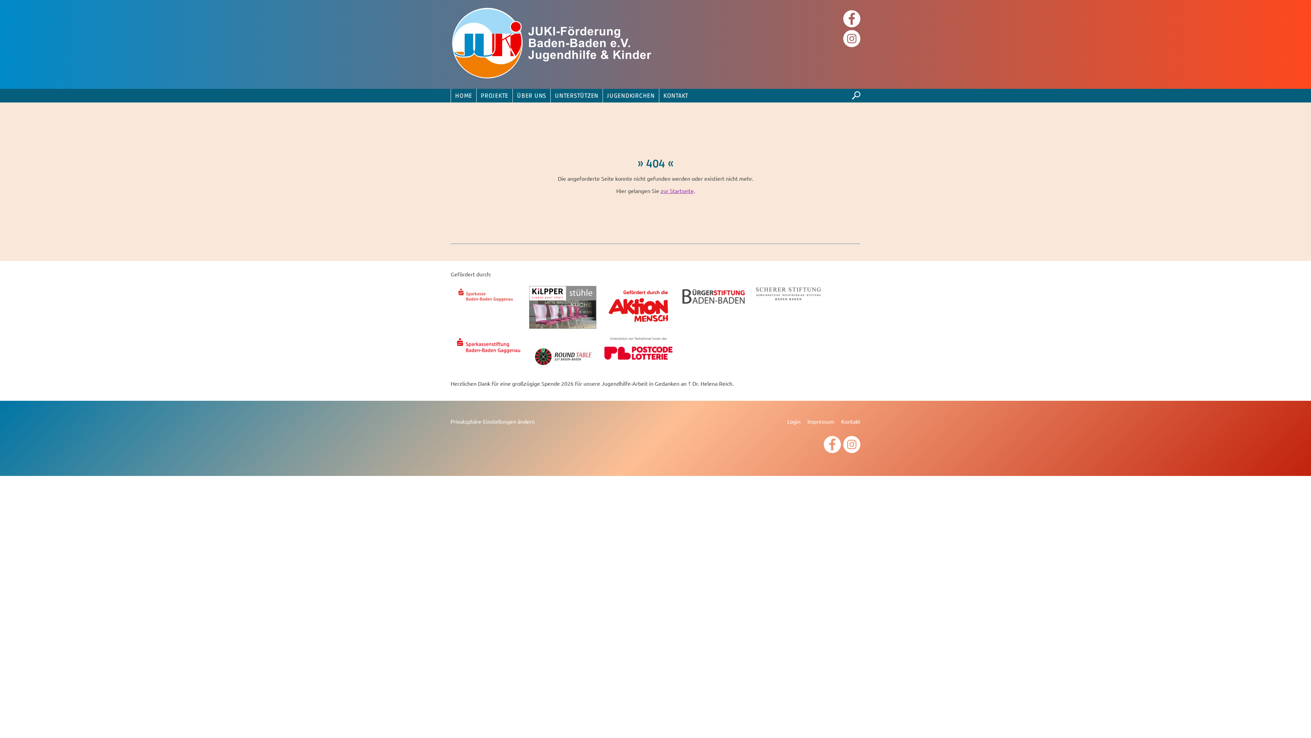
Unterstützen (576, 96)
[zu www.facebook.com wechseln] (851, 19)
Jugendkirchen (631, 96)
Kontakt (675, 96)
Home (463, 96)
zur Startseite (677, 190)
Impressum (820, 421)
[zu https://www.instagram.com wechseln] (851, 39)
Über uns (531, 96)
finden (856, 93)
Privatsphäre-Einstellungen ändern (493, 421)
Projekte (494, 96)
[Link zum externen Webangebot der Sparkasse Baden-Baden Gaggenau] (488, 302)
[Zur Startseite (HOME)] (553, 44)
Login (794, 421)
